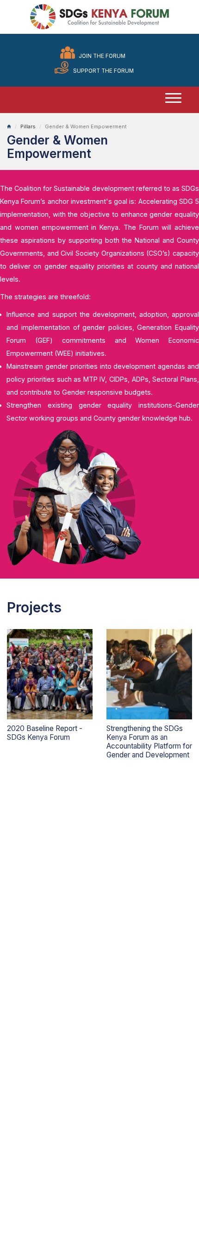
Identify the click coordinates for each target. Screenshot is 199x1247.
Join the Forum (102, 56)
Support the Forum (103, 71)
